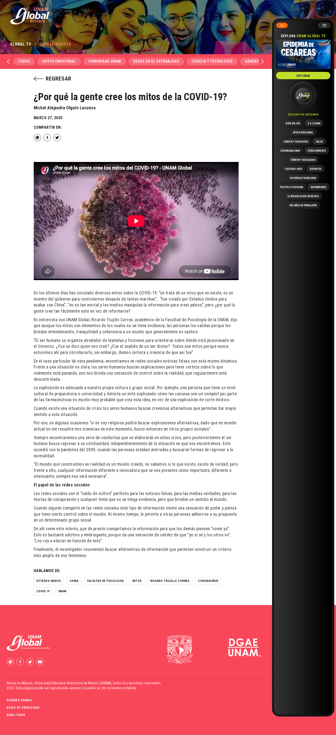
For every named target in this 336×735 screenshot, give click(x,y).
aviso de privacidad (23, 707)
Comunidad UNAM (104, 61)
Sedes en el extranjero (156, 61)
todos (24, 61)
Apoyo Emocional (59, 61)
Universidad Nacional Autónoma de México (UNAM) (72, 683)
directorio (16, 715)
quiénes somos (19, 700)
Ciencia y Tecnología (212, 61)
